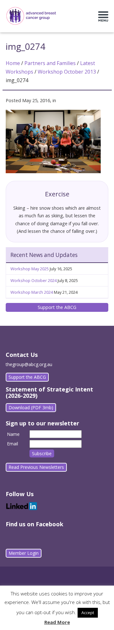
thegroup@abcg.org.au (29, 364)
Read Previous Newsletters (36, 467)
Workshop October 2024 (33, 280)
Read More (57, 622)
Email (12, 444)
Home (13, 63)
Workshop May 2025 (29, 269)
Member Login (24, 553)
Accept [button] (87, 612)
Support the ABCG (57, 307)
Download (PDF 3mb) (31, 407)
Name (13, 434)
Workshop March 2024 (31, 292)
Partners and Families (50, 63)
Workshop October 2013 (67, 71)
